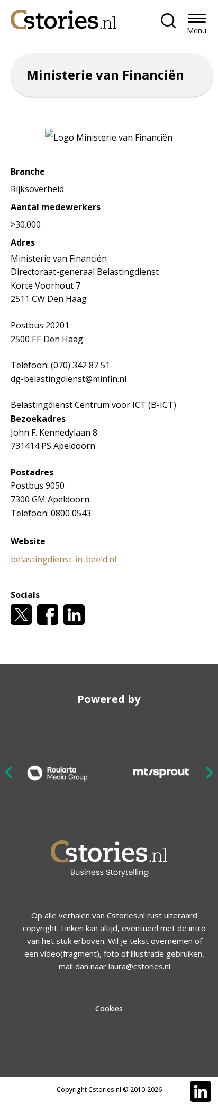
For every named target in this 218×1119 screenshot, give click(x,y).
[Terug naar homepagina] (63, 16)
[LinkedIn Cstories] (200, 1091)
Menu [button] (196, 30)
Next (209, 772)
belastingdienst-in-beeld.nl (63, 559)
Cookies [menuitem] (109, 1008)
